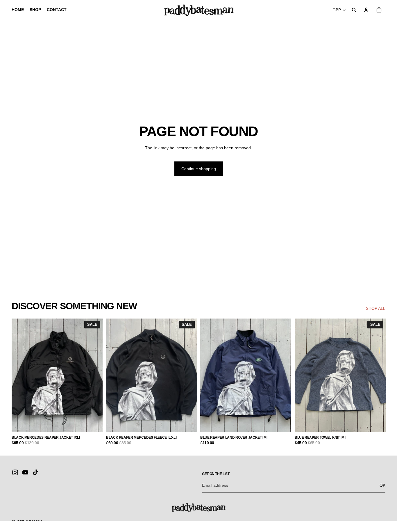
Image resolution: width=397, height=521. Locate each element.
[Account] (366, 9)
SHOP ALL (375, 308)
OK (382, 485)
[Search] (354, 9)
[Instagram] (15, 472)
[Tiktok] (35, 472)
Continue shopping (198, 168)
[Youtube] (25, 472)
